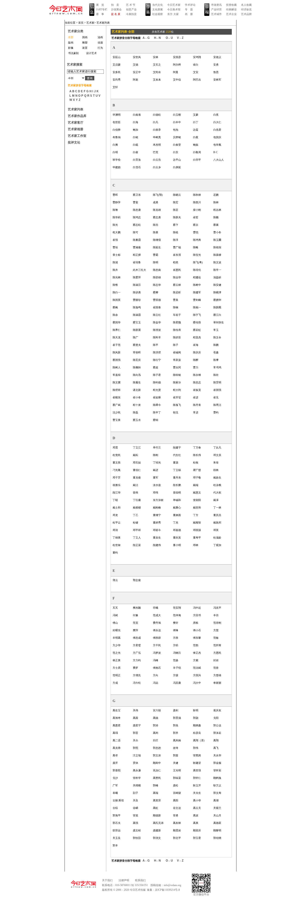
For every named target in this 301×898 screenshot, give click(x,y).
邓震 (115, 447)
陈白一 (117, 292)
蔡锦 (155, 420)
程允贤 (157, 390)
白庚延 (177, 167)
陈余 (115, 314)
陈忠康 (137, 209)
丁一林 (217, 507)
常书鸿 (217, 367)
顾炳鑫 (197, 725)
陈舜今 (157, 405)
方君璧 (137, 645)
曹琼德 (157, 299)
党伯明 (177, 492)
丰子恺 (177, 667)
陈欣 (216, 375)
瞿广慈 (197, 470)
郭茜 (175, 755)
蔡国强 (117, 359)
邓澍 (115, 530)
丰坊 (216, 615)
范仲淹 (177, 615)
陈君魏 (177, 322)
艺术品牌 (246, 14)
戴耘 (135, 455)
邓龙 (115, 515)
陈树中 (197, 284)
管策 (135, 815)
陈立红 (157, 314)
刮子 (135, 792)
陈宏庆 (137, 359)
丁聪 (115, 500)
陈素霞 (137, 239)
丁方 (195, 515)
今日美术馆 (173, 9)
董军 (155, 477)
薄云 (115, 580)
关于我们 (107, 880)
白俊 (135, 152)
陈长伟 (197, 455)
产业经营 (216, 9)
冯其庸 (177, 682)
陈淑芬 (137, 284)
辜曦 (115, 792)
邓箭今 (157, 530)
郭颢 (195, 717)
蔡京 (195, 224)
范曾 (216, 667)
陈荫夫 (177, 217)
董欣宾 (177, 537)
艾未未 (157, 79)
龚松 (175, 785)
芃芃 (115, 607)
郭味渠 (177, 777)
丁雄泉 (117, 537)
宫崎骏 (177, 792)
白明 (115, 152)
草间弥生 (218, 322)
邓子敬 (197, 477)
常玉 (216, 329)
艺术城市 (216, 14)
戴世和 (197, 507)
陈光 (115, 224)
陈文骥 (117, 382)
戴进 (155, 470)
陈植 (175, 232)
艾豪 (195, 114)
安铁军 (217, 79)
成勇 (155, 202)
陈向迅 (137, 375)
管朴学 (137, 777)
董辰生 (157, 537)
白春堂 (177, 144)
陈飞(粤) (198, 262)
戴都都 (137, 507)
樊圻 (175, 622)
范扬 (175, 660)
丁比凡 (217, 447)
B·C (215, 152)
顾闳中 (157, 762)
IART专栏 (101, 9)
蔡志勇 (157, 217)
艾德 (135, 64)
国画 (84, 37)
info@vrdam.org (172, 885)
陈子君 (157, 375)
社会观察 (157, 14)
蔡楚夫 (137, 344)
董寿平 (197, 537)
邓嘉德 (177, 530)
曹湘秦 (137, 247)
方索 (195, 660)
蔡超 (155, 367)
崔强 (115, 239)
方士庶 (117, 667)
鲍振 (195, 144)
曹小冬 (217, 232)
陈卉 (115, 269)
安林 (155, 57)
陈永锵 (197, 375)
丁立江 (137, 447)
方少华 (117, 645)
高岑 (115, 755)
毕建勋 (117, 167)
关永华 (217, 755)
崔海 (195, 344)
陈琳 (115, 209)
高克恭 (117, 747)
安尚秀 (117, 79)
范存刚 (217, 622)
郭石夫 (117, 823)
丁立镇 (177, 470)
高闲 (155, 732)
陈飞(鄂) (158, 194)
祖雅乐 (117, 485)
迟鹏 (216, 194)
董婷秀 (157, 522)
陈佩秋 (137, 367)
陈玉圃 (217, 239)
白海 (135, 122)
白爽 (115, 144)
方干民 (157, 645)
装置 (84, 47)
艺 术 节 (130, 4)
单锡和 (177, 500)
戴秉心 (177, 507)
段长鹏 (177, 485)
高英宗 (157, 800)
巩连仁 (157, 770)
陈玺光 (197, 254)
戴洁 (135, 485)
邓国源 (197, 530)
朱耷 (216, 462)
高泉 (195, 823)
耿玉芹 (197, 785)
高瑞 (155, 792)
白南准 (137, 114)
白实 (175, 152)
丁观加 (217, 545)
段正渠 (137, 545)
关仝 (135, 740)
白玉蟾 (177, 114)
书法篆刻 (73, 53)
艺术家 (90, 22)
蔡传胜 (197, 322)
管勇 (175, 815)
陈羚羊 (157, 337)
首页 (81, 22)
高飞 (216, 747)
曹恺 (195, 232)
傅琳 (175, 630)
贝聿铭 (177, 137)
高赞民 (157, 777)
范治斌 (197, 667)
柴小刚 (197, 209)
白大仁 (217, 122)
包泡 (175, 129)
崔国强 (217, 390)
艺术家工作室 (77, 135)
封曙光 (117, 630)
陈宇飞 (197, 314)
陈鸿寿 (197, 239)
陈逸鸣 (137, 307)
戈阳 (216, 717)
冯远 (155, 682)
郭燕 (175, 725)
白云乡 (157, 167)
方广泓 (137, 652)
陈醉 (195, 359)
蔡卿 (155, 292)
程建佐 (197, 277)
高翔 (216, 740)
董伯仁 (137, 470)
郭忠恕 (157, 747)
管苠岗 (197, 755)
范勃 (195, 645)
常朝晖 (137, 352)
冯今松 (137, 682)
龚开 (115, 762)
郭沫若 (217, 732)
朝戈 (175, 412)
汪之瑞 (137, 755)
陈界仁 (117, 329)
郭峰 (155, 785)
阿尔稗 (177, 64)
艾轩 (115, 87)
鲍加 (135, 129)
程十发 (137, 405)
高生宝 (117, 710)
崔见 (216, 397)
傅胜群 (157, 637)
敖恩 (216, 72)
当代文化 (157, 4)
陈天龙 (117, 337)
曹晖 (115, 194)
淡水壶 (157, 485)
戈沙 (115, 777)
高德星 (217, 823)
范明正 (117, 675)
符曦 (155, 607)
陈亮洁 (217, 405)
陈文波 (217, 262)
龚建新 (157, 830)
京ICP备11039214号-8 (167, 889)
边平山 (177, 159)
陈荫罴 (137, 329)
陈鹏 (216, 344)
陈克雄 (157, 209)
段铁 (216, 470)
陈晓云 (177, 194)
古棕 (115, 808)
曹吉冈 (177, 367)
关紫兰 (217, 808)
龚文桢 (137, 830)
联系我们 (140, 880)
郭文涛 (157, 755)
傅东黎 (197, 637)
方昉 (175, 645)
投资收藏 (231, 4)
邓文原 (217, 455)
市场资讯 (216, 4)
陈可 (135, 232)
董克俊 (137, 477)
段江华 (117, 492)
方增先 (137, 675)
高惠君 (117, 725)
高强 (135, 823)
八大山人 (218, 159)
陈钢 (175, 307)
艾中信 (177, 79)
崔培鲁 (137, 262)
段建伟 (157, 545)
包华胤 (217, 144)
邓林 (195, 545)
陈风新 (117, 352)
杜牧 (195, 462)
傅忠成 (137, 637)
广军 (115, 785)
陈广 (135, 337)
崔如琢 (157, 397)
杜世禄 (117, 545)
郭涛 (155, 725)
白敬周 (197, 152)
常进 (195, 412)
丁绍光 (157, 462)
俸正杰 (197, 652)
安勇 (216, 64)
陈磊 (135, 412)
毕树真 (157, 137)
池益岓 (217, 277)
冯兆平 (217, 607)
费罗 (135, 667)
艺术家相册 (75, 129)
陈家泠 (177, 382)
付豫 (135, 615)
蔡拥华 (217, 299)
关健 (175, 762)
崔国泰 (157, 307)
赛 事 (100, 14)
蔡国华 (117, 322)
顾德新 (157, 815)
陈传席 (177, 329)
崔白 (195, 64)
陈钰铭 (177, 375)
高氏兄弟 (158, 823)
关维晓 (137, 785)
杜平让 (117, 522)
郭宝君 (197, 838)
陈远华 (177, 277)
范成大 (157, 615)
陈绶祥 (117, 390)
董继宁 (157, 515)
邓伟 (155, 492)
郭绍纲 (217, 838)
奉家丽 (217, 682)
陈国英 (117, 299)
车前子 (177, 314)
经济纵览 (246, 9)
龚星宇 (137, 725)
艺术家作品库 (77, 116)
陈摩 (216, 359)
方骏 (175, 675)
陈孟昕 (177, 292)
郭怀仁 (197, 777)
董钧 (115, 552)
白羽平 (197, 159)
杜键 (135, 522)
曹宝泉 (117, 420)
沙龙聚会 (116, 9)
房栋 (195, 622)
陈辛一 (217, 269)
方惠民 (217, 652)
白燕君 (217, 129)
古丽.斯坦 (118, 800)
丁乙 (135, 515)
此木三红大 (139, 269)
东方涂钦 (158, 500)
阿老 (135, 79)
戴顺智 (197, 522)
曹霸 (155, 254)
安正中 (137, 72)
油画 (100, 37)
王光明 (177, 770)
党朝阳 (197, 500)
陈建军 (197, 292)
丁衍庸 (137, 500)
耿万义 (217, 785)
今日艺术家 (173, 4)
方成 (115, 682)
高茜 (135, 717)
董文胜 (117, 462)
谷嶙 (135, 808)
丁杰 (175, 522)
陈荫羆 (217, 307)
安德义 (217, 57)
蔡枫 (115, 307)
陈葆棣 (217, 254)
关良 (135, 800)
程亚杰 (197, 337)
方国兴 (197, 675)
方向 (155, 675)
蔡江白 (217, 314)
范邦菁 (217, 645)
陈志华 (157, 284)
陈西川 (197, 202)
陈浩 (155, 224)
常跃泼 (177, 359)
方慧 (216, 630)
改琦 (175, 747)
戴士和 (117, 507)
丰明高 (117, 637)
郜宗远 (117, 830)
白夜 (195, 137)
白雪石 (137, 167)
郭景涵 (177, 717)
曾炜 (135, 492)
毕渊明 (117, 114)
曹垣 (115, 247)
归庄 (155, 740)
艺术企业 (231, 14)
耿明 (195, 710)
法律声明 (124, 880)
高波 (195, 815)
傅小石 (197, 630)
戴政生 (217, 477)
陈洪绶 (157, 352)
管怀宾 (217, 770)
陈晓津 (217, 292)
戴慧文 (197, 492)
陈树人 (117, 367)
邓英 (216, 530)
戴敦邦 (217, 522)
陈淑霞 (137, 314)
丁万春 (197, 447)
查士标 (117, 254)
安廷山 (117, 57)
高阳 (175, 800)
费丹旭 (157, 622)
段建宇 (177, 447)
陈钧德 (157, 382)
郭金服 (217, 762)
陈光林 (117, 277)
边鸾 (195, 129)
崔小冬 (137, 397)
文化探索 (157, 9)
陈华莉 (117, 217)
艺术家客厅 (75, 122)
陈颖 (216, 217)
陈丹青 (197, 405)
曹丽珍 (137, 299)
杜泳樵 (217, 485)
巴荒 (155, 152)
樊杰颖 (137, 607)
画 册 (189, 14)
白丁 (195, 122)
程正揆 (137, 254)
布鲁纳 (117, 137)
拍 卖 (115, 4)
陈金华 (157, 322)
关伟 (135, 710)
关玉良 (117, 838)
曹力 (195, 367)
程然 (175, 262)
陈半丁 (157, 412)
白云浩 (157, 159)
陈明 (155, 262)
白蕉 (216, 114)
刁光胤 (117, 470)
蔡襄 (216, 224)
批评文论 (74, 142)
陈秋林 (197, 194)
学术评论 (190, 4)
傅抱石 (157, 667)
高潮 (216, 800)
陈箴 (115, 262)
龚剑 (175, 710)
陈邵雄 (157, 277)
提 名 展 (115, 14)
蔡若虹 (197, 329)
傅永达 (157, 630)
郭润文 (157, 838)
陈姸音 (177, 337)
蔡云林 (177, 284)
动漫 (100, 42)
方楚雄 (217, 675)
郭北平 (177, 838)
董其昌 (217, 515)
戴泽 (216, 500)
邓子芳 (117, 477)
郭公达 (217, 725)
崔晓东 (117, 397)
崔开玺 (177, 397)
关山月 (217, 815)
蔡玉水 (137, 420)
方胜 (175, 637)
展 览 (100, 4)
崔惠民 (177, 269)
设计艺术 (91, 53)
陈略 (195, 247)
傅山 (115, 622)
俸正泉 (117, 660)
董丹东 (177, 477)
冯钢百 (177, 652)
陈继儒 (157, 239)
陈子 (175, 344)
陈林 (216, 202)
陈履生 (137, 382)
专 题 (189, 9)
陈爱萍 (137, 277)
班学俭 (117, 159)
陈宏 (175, 202)
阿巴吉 (197, 79)
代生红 (177, 455)
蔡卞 (175, 224)
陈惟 (115, 284)
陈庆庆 (197, 352)
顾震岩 (177, 830)
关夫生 (197, 792)
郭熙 (135, 747)
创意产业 (131, 9)
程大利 (177, 390)
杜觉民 (117, 455)
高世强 (197, 770)
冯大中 (197, 682)
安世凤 (137, 57)
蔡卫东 (137, 194)
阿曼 (175, 72)
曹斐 (135, 202)
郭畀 (175, 732)
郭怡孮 (137, 838)
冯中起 (197, 607)
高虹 (155, 808)
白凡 (155, 122)
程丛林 (217, 209)
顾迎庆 (197, 830)
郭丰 (115, 845)
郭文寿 (217, 792)
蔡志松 (137, 224)
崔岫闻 (177, 352)
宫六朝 (157, 710)
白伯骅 (117, 129)
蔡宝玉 (137, 322)
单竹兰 (157, 447)
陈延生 (157, 247)
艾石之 (157, 64)
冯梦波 (157, 652)
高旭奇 (117, 717)
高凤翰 (177, 740)
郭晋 (135, 732)
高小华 (197, 800)
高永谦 (137, 770)
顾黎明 (217, 830)
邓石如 (137, 462)
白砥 (135, 144)
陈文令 (217, 337)
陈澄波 (157, 329)
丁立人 (137, 537)
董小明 (177, 545)
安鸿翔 (197, 57)
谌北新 (137, 390)
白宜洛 (137, 159)
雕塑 (84, 42)
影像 (70, 47)
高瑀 (115, 732)
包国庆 (217, 137)
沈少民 (117, 412)
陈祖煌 (217, 247)
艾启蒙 (117, 64)
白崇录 (157, 129)
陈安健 (217, 284)
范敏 (216, 637)
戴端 (195, 485)
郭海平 (117, 815)
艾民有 (157, 72)
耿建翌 (197, 762)
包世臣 (117, 122)
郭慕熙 (117, 770)
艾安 (195, 72)
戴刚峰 (157, 507)
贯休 (135, 762)
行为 (100, 47)
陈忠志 (197, 382)
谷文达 (177, 808)
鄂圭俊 (137, 580)
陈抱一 (197, 307)
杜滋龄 (217, 537)
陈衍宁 (157, 359)
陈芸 (175, 209)
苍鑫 (216, 352)
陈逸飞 (177, 405)
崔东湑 (177, 254)
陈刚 (155, 455)
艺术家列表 (75, 109)
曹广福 (177, 247)
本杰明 (157, 144)
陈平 (155, 344)
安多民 (117, 72)
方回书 (197, 615)
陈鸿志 (137, 217)
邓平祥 (137, 530)
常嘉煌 (117, 375)
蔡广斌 (117, 405)
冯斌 (115, 615)
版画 (70, 42)
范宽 (135, 622)
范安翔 (177, 607)
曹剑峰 (197, 299)
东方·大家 (173, 14)
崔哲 (195, 217)
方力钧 (137, 660)
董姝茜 (177, 515)
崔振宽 (197, 390)
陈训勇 (137, 292)
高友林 (177, 823)
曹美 (175, 299)
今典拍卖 (131, 14)
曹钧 (216, 412)
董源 (175, 462)
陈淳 (175, 239)
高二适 (117, 740)
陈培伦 (197, 269)
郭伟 (195, 747)
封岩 (216, 660)
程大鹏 (117, 232)
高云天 (197, 808)
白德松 (157, 114)
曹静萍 (117, 202)
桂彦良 (197, 732)
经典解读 (231, 9)
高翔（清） (199, 740)
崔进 (195, 397)
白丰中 (177, 122)
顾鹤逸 (217, 777)
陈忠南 (157, 269)
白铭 (135, 137)
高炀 (155, 717)
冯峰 (155, 660)
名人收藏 (246, 4)
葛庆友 (217, 710)
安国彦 (177, 57)
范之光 (117, 652)
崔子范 (117, 344)
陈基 (155, 232)
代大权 (217, 492)
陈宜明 (217, 382)
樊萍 (135, 630)
